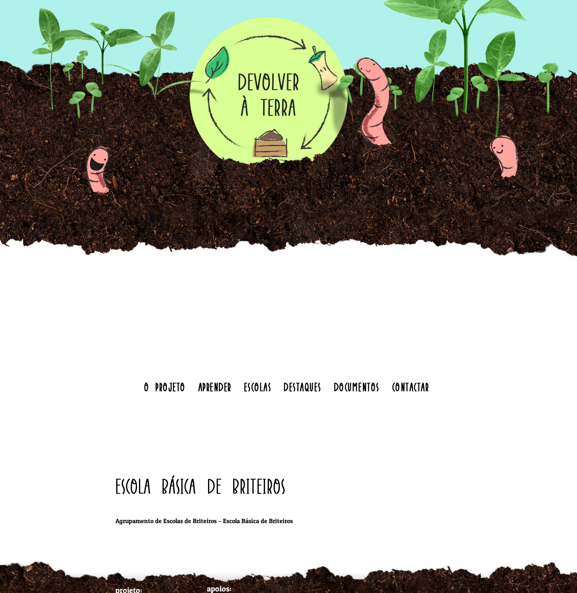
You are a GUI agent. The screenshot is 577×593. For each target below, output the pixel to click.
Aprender (215, 387)
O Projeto (165, 387)
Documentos (357, 387)
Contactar (410, 387)
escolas (258, 387)
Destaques (302, 387)
